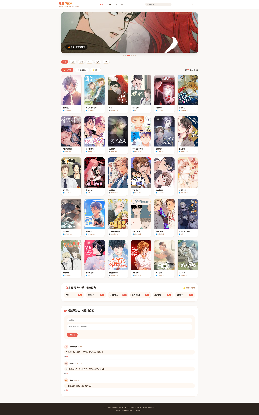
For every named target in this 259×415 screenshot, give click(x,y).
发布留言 (72, 335)
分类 (116, 4)
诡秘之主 (95, 295)
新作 (122, 4)
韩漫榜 (109, 4)
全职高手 (184, 295)
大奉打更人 (118, 295)
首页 (101, 4)
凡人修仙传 (140, 295)
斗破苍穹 (162, 295)
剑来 (73, 295)
